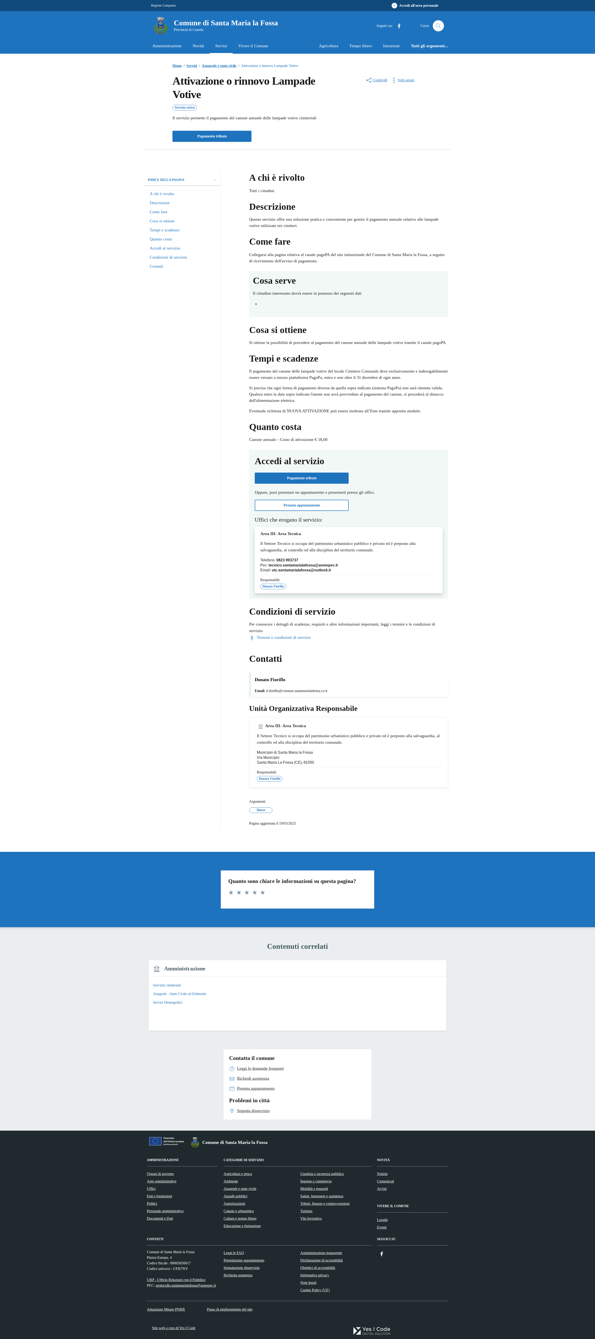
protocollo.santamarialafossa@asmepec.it (186, 1285)
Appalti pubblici (235, 1196)
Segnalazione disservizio (242, 1268)
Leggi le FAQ (234, 1253)
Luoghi (382, 1220)
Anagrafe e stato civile (240, 1189)
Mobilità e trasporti (314, 1189)
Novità (198, 45)
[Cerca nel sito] (438, 25)
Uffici (151, 1189)
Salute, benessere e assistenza (321, 1196)
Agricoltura (328, 45)
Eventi (382, 1227)
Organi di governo (160, 1174)
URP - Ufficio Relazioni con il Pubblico (176, 1280)
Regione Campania (163, 5)
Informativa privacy (314, 1275)
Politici (152, 1204)
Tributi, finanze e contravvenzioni (325, 1204)
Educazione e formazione (242, 1226)
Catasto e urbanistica (239, 1211)
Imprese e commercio (316, 1181)
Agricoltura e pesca (238, 1174)
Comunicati (385, 1181)
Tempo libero (360, 45)
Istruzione (391, 45)
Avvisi (382, 1189)
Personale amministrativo (165, 1211)
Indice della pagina (166, 180)
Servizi (221, 45)
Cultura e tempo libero (240, 1218)
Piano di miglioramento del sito (229, 1309)
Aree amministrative (161, 1181)
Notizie (382, 1174)
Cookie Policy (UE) (315, 1290)
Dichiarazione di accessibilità (321, 1260)
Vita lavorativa (311, 1218)
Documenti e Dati (160, 1218)
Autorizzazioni (234, 1204)
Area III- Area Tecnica (280, 533)
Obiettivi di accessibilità (317, 1268)
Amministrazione (167, 45)
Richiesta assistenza (238, 1275)
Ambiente (231, 1181)
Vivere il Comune (253, 45)
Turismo (306, 1211)
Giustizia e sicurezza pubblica (322, 1174)
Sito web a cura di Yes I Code (173, 1328)
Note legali (308, 1283)
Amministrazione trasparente (321, 1253)
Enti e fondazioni (159, 1196)
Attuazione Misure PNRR (166, 1309)
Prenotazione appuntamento (244, 1260)
